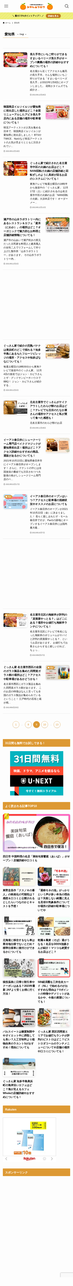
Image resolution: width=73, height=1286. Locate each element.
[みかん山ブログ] (36, 6)
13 (57, 724)
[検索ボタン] (67, 6)
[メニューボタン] (6, 6)
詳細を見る (53, 16)
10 (44, 724)
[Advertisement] (36, 305)
